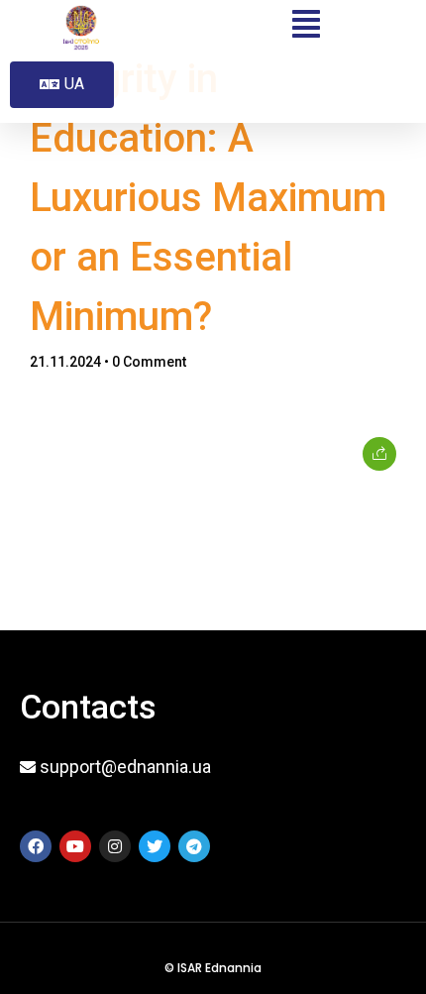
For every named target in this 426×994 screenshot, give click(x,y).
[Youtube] (75, 846)
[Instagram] (115, 846)
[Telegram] (194, 846)
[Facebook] (36, 846)
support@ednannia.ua (125, 766)
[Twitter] (154, 846)
